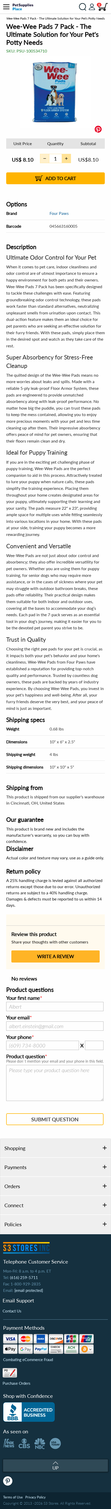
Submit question (54, 1119)
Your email (18, 1017)
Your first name (23, 998)
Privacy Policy (35, 1497)
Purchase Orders (16, 1383)
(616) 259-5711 (24, 1277)
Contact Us (12, 1311)
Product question (25, 1056)
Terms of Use (13, 1497)
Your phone (19, 1037)
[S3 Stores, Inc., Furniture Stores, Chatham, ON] (29, 1412)
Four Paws (59, 213)
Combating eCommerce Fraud (28, 1359)
